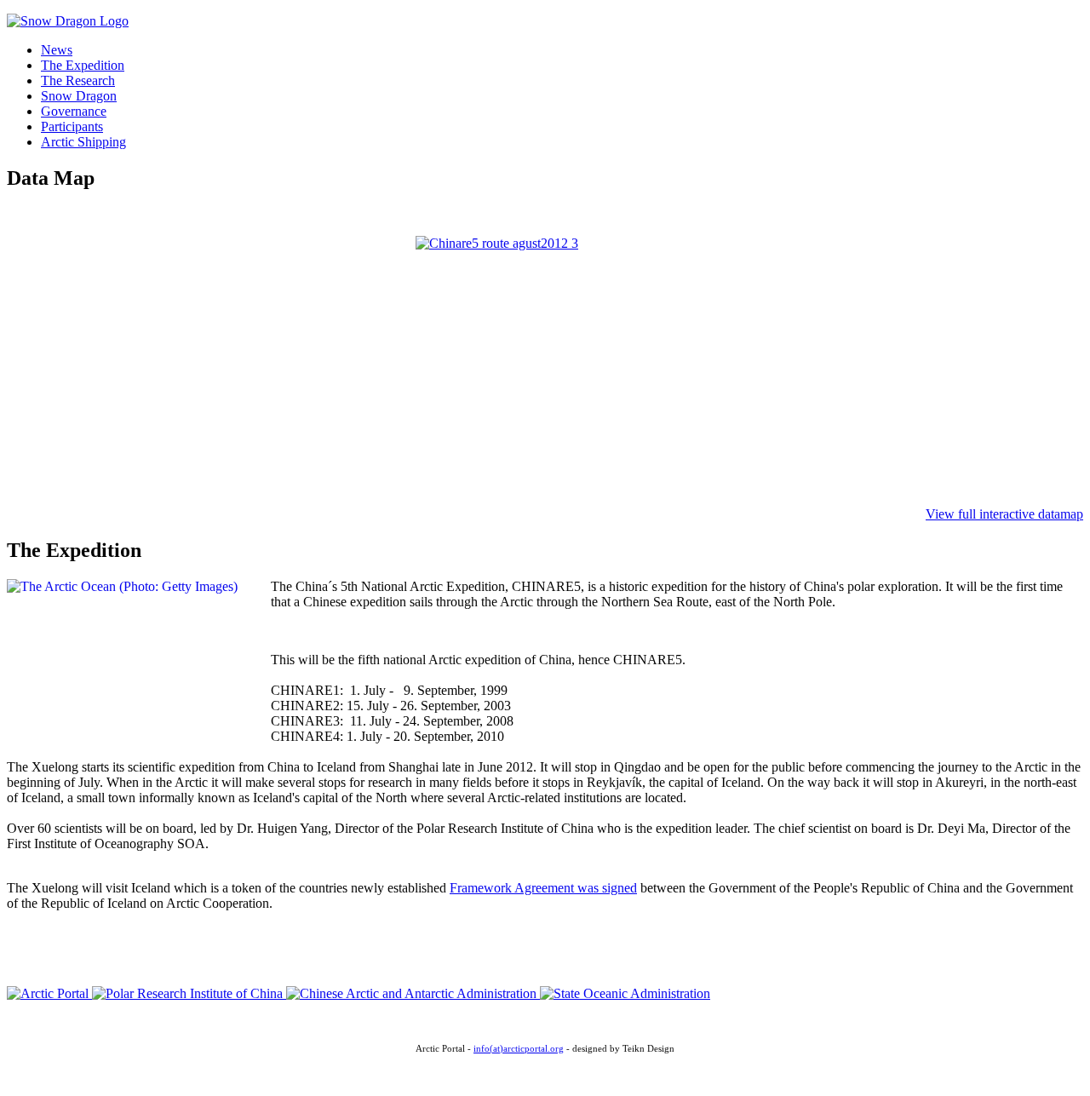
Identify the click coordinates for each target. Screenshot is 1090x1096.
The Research (78, 80)
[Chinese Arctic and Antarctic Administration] (413, 993)
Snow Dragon (79, 96)
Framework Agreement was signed (543, 888)
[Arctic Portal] (49, 993)
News (56, 50)
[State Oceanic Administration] (625, 993)
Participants (72, 126)
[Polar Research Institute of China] (189, 993)
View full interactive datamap (1004, 514)
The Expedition (82, 65)
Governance (73, 111)
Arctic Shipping (83, 142)
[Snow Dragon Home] (68, 21)
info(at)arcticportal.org (518, 1048)
